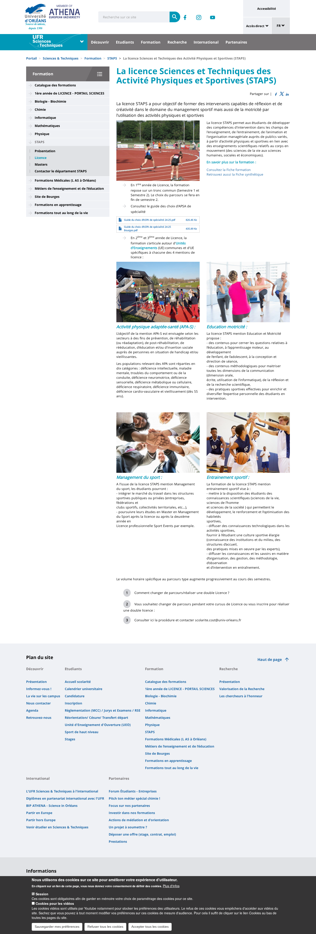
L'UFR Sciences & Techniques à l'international (62, 791)
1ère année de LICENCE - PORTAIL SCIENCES (69, 93)
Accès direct (255, 26)
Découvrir (100, 42)
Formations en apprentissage (58, 204)
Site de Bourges (47, 196)
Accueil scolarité (78, 681)
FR (279, 25)
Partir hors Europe (41, 820)
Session (42, 894)
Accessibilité (266, 8)
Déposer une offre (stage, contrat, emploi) (142, 834)
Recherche (177, 42)
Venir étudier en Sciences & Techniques (57, 827)
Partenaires (236, 42)
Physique (42, 134)
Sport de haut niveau (81, 732)
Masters (41, 164)
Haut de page (269, 659)
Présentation (45, 151)
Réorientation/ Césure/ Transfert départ (96, 717)
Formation (151, 42)
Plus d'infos (171, 886)
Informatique (45, 117)
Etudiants (125, 42)
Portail (31, 58)
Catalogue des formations (55, 85)
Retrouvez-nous (38, 717)
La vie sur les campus (43, 696)
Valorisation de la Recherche (241, 689)
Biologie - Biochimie (50, 101)
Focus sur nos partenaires (129, 805)
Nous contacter (38, 703)
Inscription (73, 703)
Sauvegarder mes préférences (57, 926)
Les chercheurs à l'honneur (240, 696)
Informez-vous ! (38, 689)
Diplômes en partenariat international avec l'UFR (65, 798)
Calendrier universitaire (83, 689)
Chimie (40, 109)
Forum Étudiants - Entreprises (133, 791)
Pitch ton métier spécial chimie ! (134, 798)
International (206, 42)
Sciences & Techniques (60, 58)
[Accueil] (35, 13)
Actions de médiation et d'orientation (139, 820)
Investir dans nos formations (132, 813)
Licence (40, 157)
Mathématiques (47, 125)
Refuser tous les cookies (105, 926)
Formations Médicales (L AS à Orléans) (65, 180)
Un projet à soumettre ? (128, 827)
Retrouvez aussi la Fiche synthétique (235, 174)
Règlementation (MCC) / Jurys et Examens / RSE (102, 710)
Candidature (74, 696)
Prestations (118, 841)
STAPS (112, 58)
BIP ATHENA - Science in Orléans (51, 805)
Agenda (32, 710)
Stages (70, 739)
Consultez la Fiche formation (229, 169)
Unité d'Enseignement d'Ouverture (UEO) (98, 725)
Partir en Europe (39, 813)
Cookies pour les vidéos (55, 903)
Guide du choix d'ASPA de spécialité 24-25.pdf (149, 219)
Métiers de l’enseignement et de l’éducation (69, 188)
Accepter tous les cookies (150, 926)
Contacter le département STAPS (61, 171)
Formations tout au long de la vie (61, 213)
